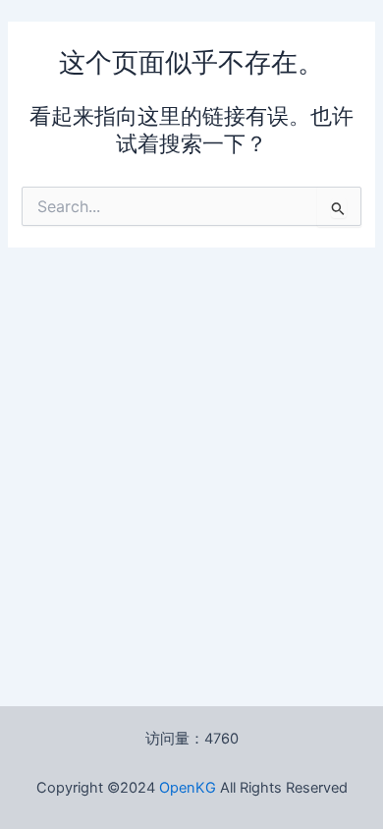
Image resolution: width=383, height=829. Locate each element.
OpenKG (187, 788)
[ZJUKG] (218, 788)
